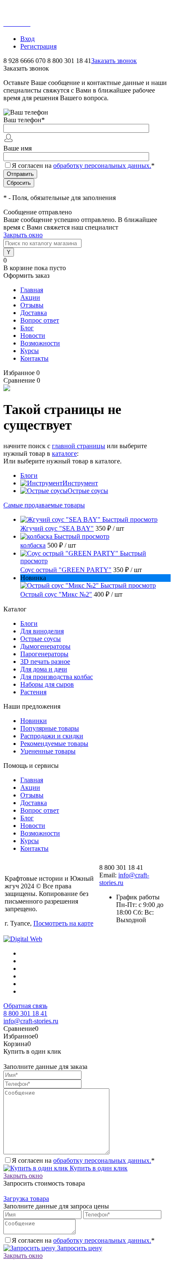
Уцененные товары (48, 751)
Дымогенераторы (45, 646)
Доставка (33, 312)
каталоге (64, 453)
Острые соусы (88, 490)
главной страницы (78, 445)
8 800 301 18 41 (25, 1013)
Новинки (33, 720)
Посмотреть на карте (63, 923)
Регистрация (38, 46)
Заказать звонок (114, 60)
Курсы (29, 350)
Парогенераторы (44, 654)
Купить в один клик (98, 1168)
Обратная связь (25, 1005)
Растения (33, 692)
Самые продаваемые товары (44, 505)
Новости (32, 335)
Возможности (40, 343)
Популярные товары (49, 728)
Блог (27, 328)
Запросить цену (78, 1248)
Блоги (29, 475)
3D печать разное (45, 661)
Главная (31, 289)
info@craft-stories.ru (30, 1021)
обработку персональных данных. (102, 165)
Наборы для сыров (47, 684)
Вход (27, 38)
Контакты (34, 358)
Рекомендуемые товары (54, 743)
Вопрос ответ (39, 320)
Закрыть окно (23, 234)
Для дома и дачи (43, 669)
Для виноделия (42, 631)
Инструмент (80, 483)
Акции (30, 297)
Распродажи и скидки (51, 736)
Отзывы (32, 305)
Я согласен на (83, 165)
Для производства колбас (56, 676)
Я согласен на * (83, 1160)
